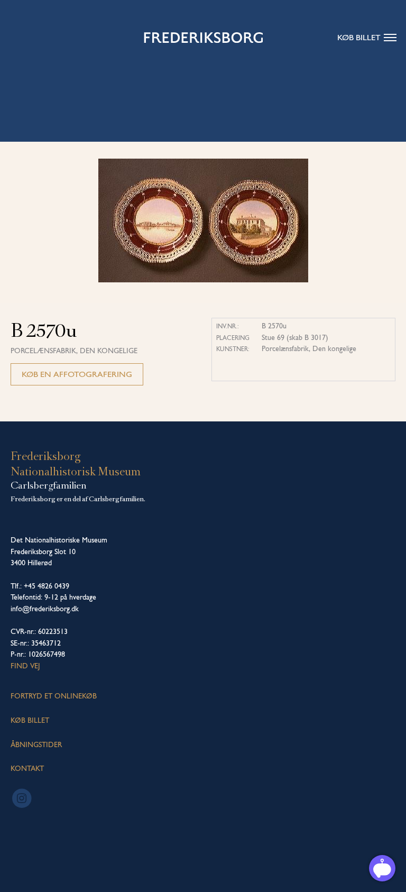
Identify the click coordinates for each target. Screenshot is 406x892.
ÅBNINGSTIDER (36, 744)
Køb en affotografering (77, 374)
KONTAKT (27, 768)
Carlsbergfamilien (49, 485)
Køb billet (359, 37)
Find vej (25, 665)
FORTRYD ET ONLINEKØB (54, 696)
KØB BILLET (30, 720)
